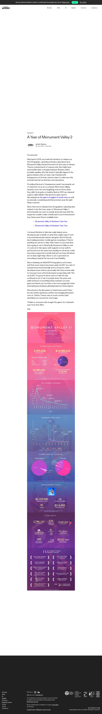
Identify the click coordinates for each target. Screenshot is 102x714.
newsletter (39, 695)
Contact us (94, 8)
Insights (73, 8)
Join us (4, 706)
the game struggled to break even (54, 197)
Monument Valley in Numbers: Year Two (51, 226)
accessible (55, 705)
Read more (65, 2)
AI (65, 8)
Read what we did (32, 702)
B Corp (4, 704)
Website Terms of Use (43, 709)
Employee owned (7, 702)
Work (58, 8)
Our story (83, 8)
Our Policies (92, 708)
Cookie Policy (31, 709)
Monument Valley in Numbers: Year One (51, 221)
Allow (75, 2)
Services (49, 8)
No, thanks (83, 2)
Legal (98, 708)
